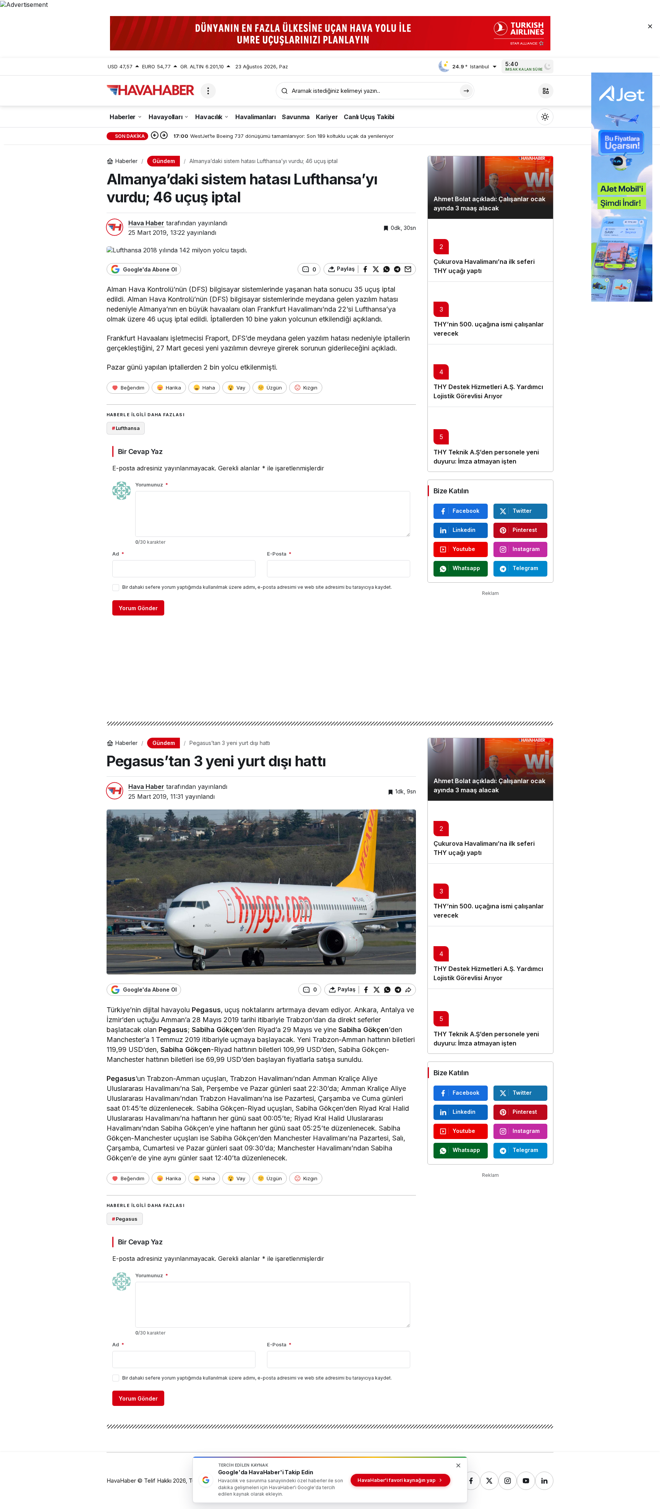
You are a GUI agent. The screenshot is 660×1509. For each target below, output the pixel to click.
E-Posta (279, 554)
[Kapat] (650, 26)
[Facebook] (471, 1481)
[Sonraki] (163, 136)
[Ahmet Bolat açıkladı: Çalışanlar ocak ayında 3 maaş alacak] (490, 187)
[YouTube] (526, 1481)
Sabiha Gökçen (217, 1030)
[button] (545, 91)
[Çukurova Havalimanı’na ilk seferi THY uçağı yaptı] (490, 250)
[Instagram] (507, 1481)
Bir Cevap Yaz (140, 452)
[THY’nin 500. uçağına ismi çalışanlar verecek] (490, 312)
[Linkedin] (544, 1481)
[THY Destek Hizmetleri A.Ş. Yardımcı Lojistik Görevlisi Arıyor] (490, 375)
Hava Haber (146, 223)
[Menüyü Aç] (208, 91)
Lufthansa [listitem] (126, 428)
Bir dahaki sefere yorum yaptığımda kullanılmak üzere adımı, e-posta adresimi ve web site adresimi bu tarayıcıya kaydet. (257, 587)
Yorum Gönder (138, 608)
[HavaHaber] (150, 90)
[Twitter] (489, 1481)
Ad (118, 554)
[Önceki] (154, 136)
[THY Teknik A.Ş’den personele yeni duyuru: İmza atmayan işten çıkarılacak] (490, 439)
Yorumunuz (151, 484)
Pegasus (206, 1010)
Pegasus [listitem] (125, 1219)
